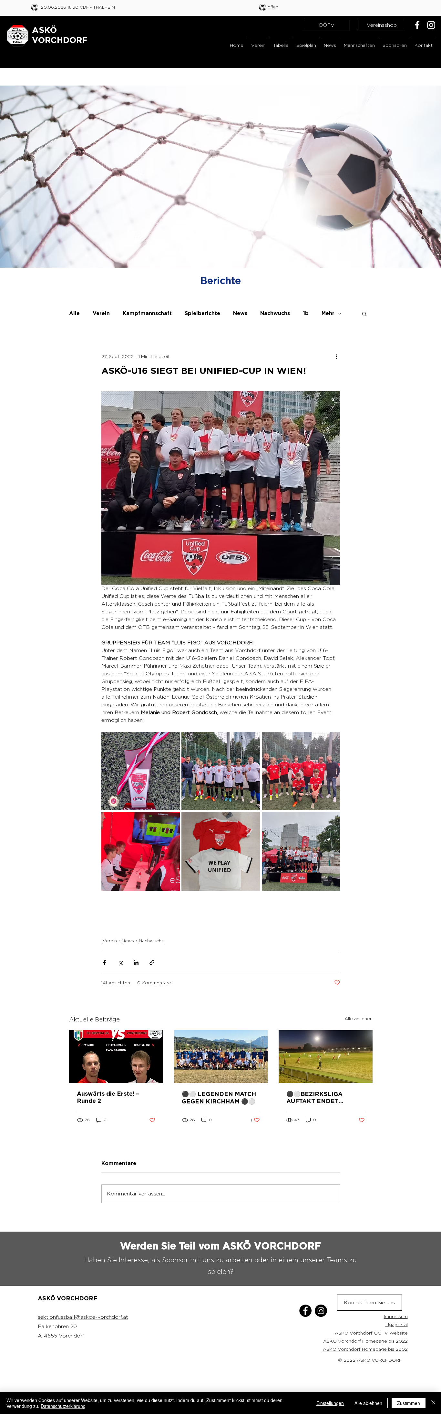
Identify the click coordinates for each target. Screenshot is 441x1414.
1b (306, 313)
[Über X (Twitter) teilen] (120, 962)
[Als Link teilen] (152, 962)
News (240, 313)
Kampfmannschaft (147, 313)
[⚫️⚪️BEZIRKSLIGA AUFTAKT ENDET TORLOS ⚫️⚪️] (326, 1056)
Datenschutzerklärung (63, 1406)
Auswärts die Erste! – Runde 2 (108, 1097)
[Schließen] (433, 1403)
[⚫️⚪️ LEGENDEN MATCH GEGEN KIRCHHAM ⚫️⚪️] (221, 1056)
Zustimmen (408, 1403)
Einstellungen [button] (330, 1403)
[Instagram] (431, 25)
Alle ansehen (358, 1018)
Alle (74, 313)
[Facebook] (417, 25)
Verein (101, 313)
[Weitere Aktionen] (336, 356)
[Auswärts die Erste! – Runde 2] (116, 1056)
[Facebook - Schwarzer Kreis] (305, 1311)
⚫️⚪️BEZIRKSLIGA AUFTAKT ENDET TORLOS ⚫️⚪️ (314, 1098)
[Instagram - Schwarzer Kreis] (321, 1311)
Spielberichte (202, 313)
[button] (258, 42)
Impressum (396, 1316)
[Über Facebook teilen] (104, 962)
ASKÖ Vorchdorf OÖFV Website (371, 1332)
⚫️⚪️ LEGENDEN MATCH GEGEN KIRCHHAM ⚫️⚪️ (219, 1098)
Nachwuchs (275, 313)
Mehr (328, 313)
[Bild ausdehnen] (140, 771)
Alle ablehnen (368, 1403)
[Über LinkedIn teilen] (136, 962)
